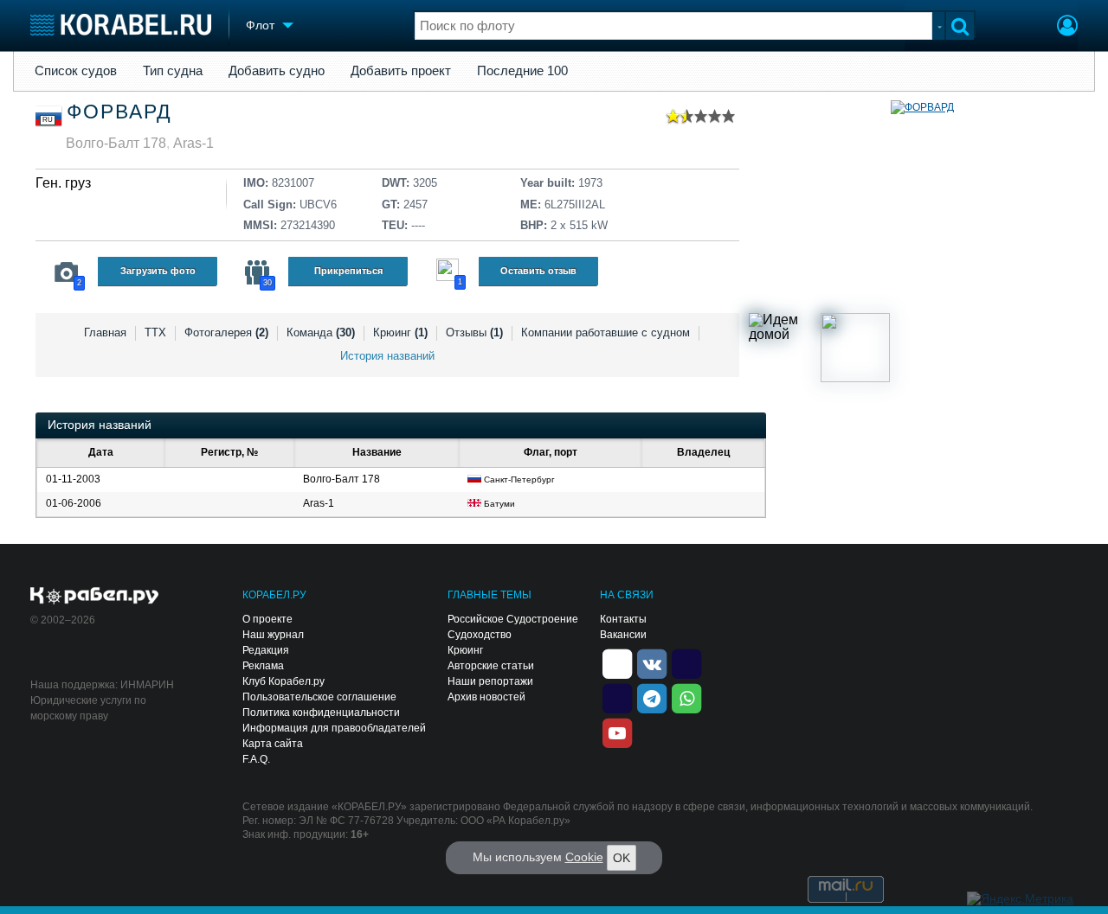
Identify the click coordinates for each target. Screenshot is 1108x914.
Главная (105, 332)
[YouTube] (617, 731)
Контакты (623, 619)
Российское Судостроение (513, 619)
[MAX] (617, 696)
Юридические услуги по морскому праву (88, 708)
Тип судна (173, 71)
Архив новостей (486, 697)
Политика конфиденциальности (321, 712)
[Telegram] (652, 696)
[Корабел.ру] (94, 596)
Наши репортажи (490, 681)
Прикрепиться (348, 270)
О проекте (267, 619)
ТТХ (155, 332)
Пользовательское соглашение (319, 697)
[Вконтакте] (652, 662)
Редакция (265, 650)
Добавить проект (401, 71)
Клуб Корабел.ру (283, 681)
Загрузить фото (158, 270)
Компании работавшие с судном (605, 332)
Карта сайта (272, 744)
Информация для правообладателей (334, 728)
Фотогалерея (226, 332)
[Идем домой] (783, 347)
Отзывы (474, 332)
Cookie (584, 857)
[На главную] (120, 24)
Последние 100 (522, 71)
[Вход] (1067, 27)
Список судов (76, 71)
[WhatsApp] (686, 696)
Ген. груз (63, 183)
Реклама (263, 666)
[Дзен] (617, 662)
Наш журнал (273, 635)
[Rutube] (686, 662)
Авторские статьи (491, 666)
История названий (387, 355)
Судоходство (480, 635)
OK (621, 858)
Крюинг (400, 332)
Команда (321, 332)
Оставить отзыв (538, 270)
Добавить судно (277, 71)
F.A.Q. (256, 759)
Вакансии (623, 635)
